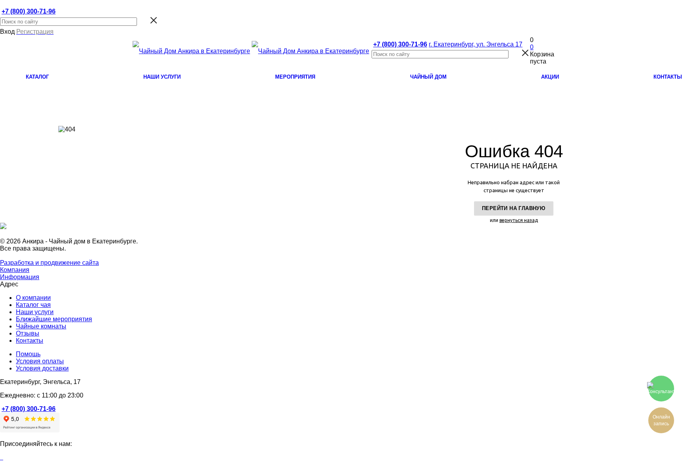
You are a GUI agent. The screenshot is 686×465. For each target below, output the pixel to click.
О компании (33, 297)
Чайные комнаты (41, 326)
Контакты (29, 340)
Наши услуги (35, 312)
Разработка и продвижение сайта (49, 262)
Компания (14, 269)
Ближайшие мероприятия (54, 319)
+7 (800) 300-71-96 (29, 11)
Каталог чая (33, 304)
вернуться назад (518, 220)
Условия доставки (42, 368)
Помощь (28, 354)
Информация (19, 277)
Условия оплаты (40, 361)
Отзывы (27, 333)
